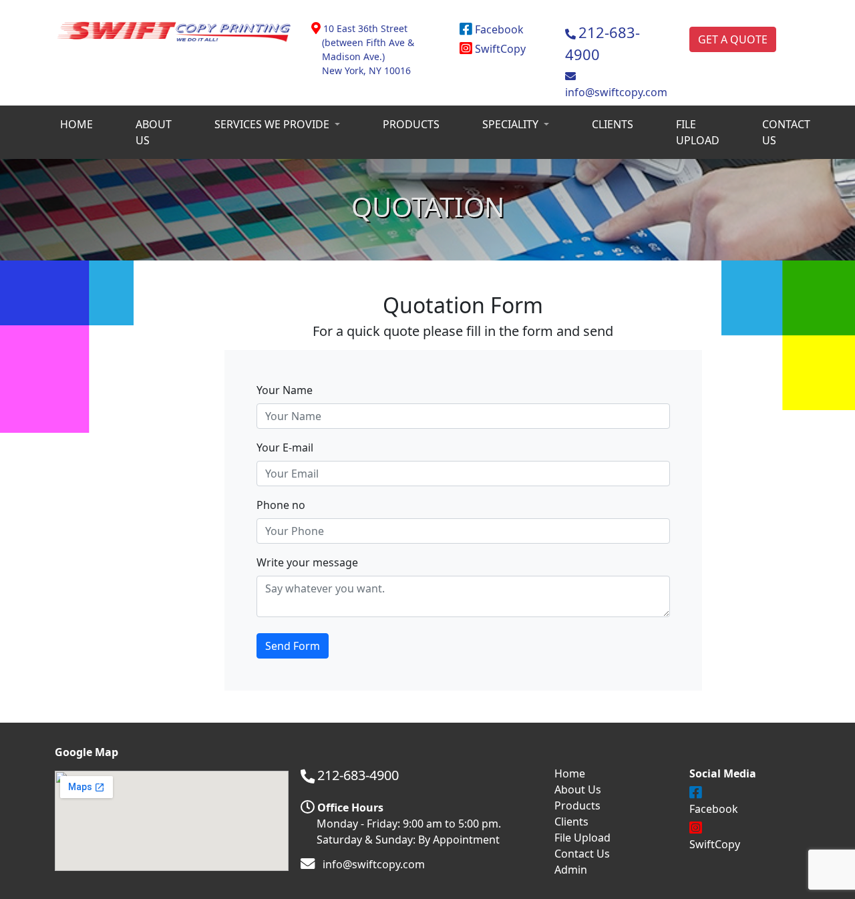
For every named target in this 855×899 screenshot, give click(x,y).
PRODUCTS (411, 124)
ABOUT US (154, 132)
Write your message (307, 562)
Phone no (280, 505)
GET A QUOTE (732, 39)
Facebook (498, 29)
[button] (277, 124)
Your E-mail (284, 447)
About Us (577, 789)
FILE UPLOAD (697, 132)
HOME (76, 124)
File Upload (582, 837)
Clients (571, 821)
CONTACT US (786, 132)
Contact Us (582, 853)
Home (569, 773)
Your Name (284, 390)
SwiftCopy (499, 48)
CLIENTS (612, 124)
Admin (570, 869)
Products (577, 805)
